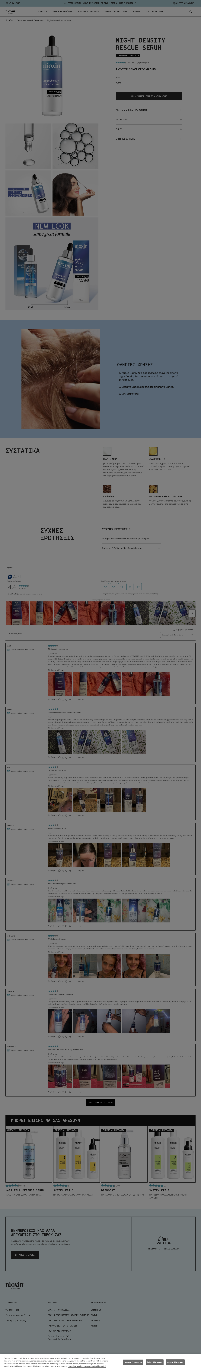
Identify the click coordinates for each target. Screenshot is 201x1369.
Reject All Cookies (154, 1362)
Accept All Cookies (175, 1362)
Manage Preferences (133, 1362)
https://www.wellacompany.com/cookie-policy (86, 1366)
